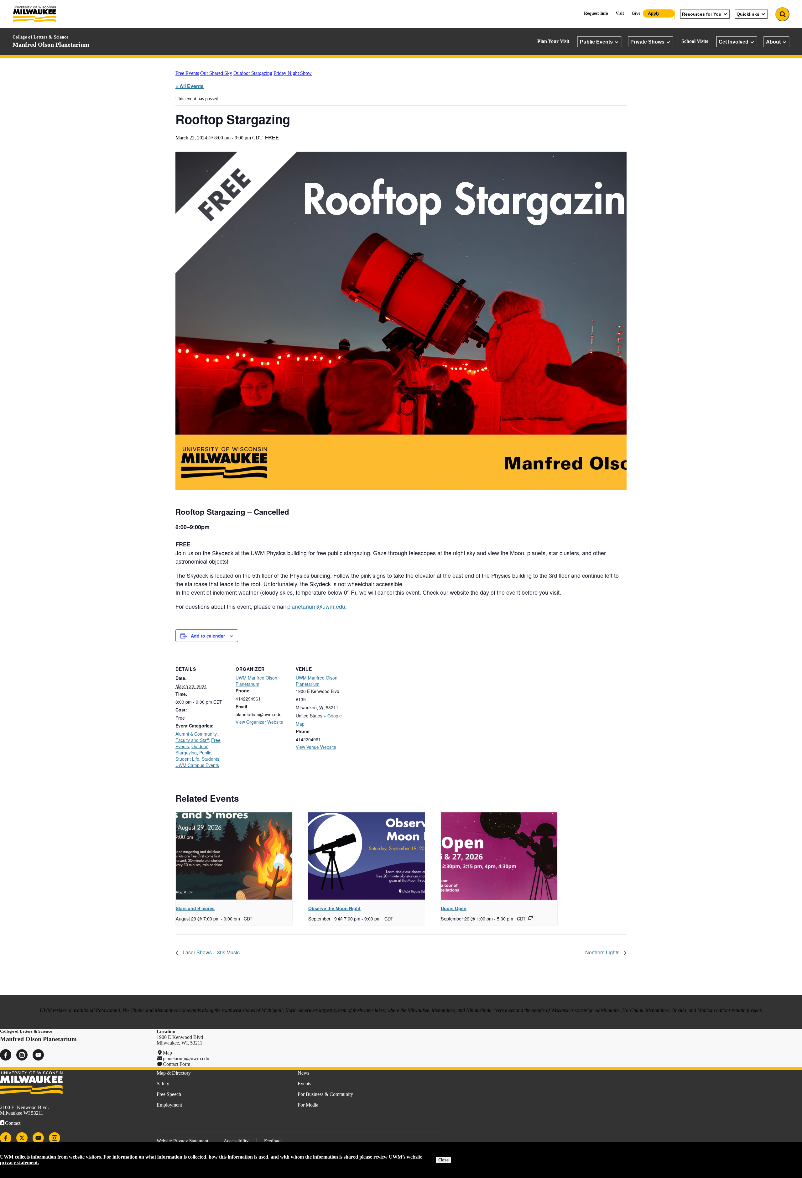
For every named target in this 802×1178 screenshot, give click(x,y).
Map (167, 1053)
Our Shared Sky (216, 73)
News (303, 1073)
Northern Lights (603, 952)
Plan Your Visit (553, 41)
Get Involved (733, 41)
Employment (169, 1105)
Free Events (187, 73)
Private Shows (647, 41)
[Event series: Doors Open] (530, 918)
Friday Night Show (292, 73)
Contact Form (176, 1064)
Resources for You (701, 14)
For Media (308, 1105)
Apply (653, 13)
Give (636, 13)
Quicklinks (748, 14)
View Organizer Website (259, 722)
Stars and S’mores (195, 908)
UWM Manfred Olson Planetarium (256, 681)
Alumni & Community (195, 734)
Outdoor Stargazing (252, 73)
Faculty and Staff (192, 740)
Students (210, 759)
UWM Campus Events (197, 765)
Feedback (273, 1140)
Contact (12, 1123)
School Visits (694, 41)
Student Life (187, 759)
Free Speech (169, 1094)
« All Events (189, 86)
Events (304, 1083)
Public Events (596, 41)
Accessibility (236, 1140)
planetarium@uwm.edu (316, 606)
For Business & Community (325, 1094)
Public (205, 752)
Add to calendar (208, 636)
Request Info (596, 13)
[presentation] (234, 856)
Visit (620, 13)
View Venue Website (316, 747)
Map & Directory (174, 1073)
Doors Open (453, 908)
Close (443, 1160)
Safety (163, 1083)
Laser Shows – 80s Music (210, 952)
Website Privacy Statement (182, 1140)
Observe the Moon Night (334, 908)
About (773, 41)
